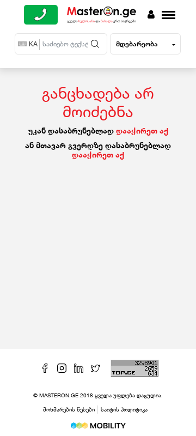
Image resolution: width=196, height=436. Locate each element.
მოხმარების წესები (69, 409)
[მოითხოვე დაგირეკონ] (40, 14)
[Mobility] (98, 424)
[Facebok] (46, 367)
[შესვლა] (151, 15)
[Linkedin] (79, 367)
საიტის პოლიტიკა (124, 409)
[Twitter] (96, 367)
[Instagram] (63, 367)
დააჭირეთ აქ (142, 130)
